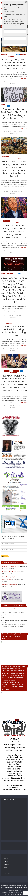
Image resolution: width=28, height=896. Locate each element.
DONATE (6, 858)
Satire (19, 158)
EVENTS (5, 871)
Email (5, 28)
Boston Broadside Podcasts (12, 562)
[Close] (26, 2)
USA (23, 158)
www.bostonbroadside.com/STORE (9, 609)
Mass (18, 54)
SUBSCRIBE (6, 861)
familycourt (9, 273)
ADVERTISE (6, 864)
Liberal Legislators (11, 54)
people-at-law (14, 372)
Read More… (24, 78)
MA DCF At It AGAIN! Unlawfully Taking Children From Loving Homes (14, 331)
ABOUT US (6, 867)
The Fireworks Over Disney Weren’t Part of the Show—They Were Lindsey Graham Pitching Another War (14, 231)
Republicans (12, 222)
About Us (7, 894)
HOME (5, 855)
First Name (7, 35)
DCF (4, 323)
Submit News (20, 894)
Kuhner (24, 104)
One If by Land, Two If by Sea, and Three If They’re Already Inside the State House (14, 64)
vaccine (18, 106)
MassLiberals (11, 56)
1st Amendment (5, 156)
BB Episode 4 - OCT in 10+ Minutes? (11, 566)
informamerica (18, 104)
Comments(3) (14, 133)
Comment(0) (14, 83)
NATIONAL (17, 56)
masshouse (23, 54)
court (3, 104)
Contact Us (13, 894)
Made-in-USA (7, 874)
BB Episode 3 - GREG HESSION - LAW (11, 571)
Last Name (7, 42)
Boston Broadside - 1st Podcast (10, 584)
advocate (4, 54)
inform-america (9, 104)
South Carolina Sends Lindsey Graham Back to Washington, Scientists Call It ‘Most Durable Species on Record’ (14, 169)
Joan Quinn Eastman (18, 81)
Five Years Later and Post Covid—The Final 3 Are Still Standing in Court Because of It (14, 114)
